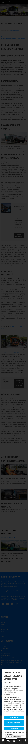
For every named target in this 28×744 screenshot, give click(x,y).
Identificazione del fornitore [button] (13, 736)
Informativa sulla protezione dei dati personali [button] (14, 733)
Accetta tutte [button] (14, 717)
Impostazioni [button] (14, 728)
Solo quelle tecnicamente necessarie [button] (14, 723)
